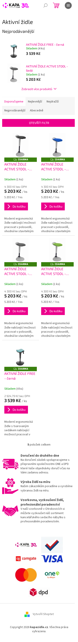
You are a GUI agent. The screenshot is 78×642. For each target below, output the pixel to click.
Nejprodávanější (14, 110)
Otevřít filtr (39, 123)
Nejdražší (53, 101)
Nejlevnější (35, 101)
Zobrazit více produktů (36, 89)
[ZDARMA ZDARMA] (20, 145)
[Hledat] (45, 5)
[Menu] (68, 5)
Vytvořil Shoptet (43, 614)
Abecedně (36, 110)
